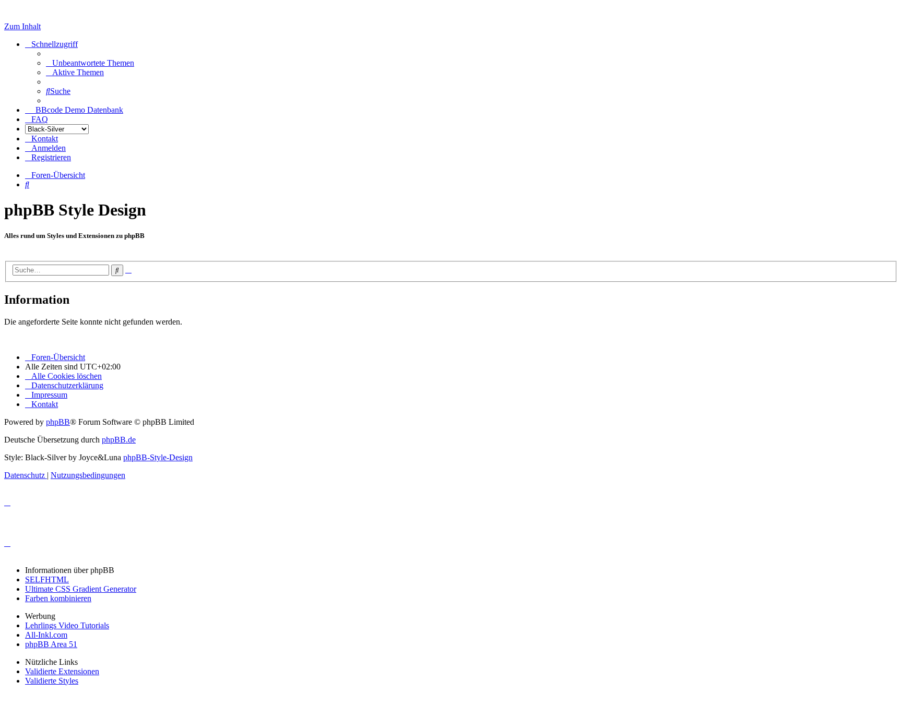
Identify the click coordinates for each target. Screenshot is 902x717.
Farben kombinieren (58, 598)
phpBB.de (119, 439)
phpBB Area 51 (51, 644)
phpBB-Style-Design (158, 457)
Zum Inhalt (22, 26)
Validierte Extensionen (62, 671)
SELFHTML (47, 579)
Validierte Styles (51, 680)
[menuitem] (90, 62)
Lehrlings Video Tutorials (67, 625)
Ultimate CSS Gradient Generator (80, 588)
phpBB (58, 421)
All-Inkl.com (46, 634)
